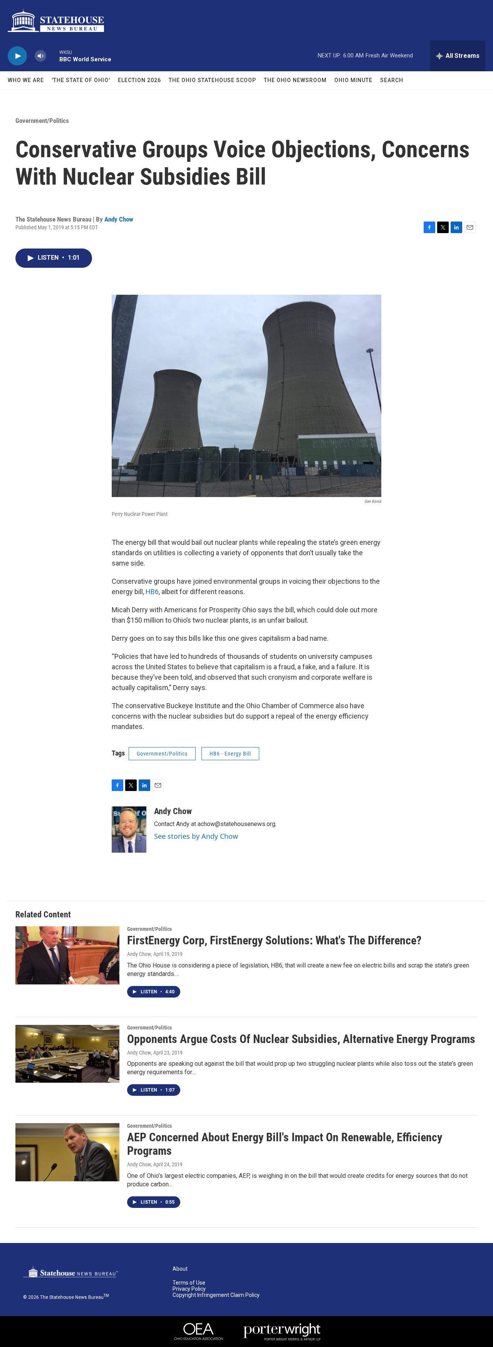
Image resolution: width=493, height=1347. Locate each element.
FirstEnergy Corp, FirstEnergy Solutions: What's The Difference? (274, 940)
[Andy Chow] (129, 829)
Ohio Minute (353, 80)
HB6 (152, 592)
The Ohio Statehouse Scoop (212, 80)
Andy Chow (118, 219)
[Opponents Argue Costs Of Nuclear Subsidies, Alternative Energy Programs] (67, 1054)
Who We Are (26, 80)
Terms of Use (189, 1283)
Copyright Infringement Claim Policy (216, 1295)
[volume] (40, 56)
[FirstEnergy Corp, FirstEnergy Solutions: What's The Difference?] (67, 955)
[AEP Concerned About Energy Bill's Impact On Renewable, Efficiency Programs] (67, 1152)
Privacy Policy (189, 1289)
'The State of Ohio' (81, 80)
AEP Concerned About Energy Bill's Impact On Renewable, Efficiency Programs (284, 1143)
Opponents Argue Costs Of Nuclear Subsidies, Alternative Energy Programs (301, 1039)
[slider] (53, 56)
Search (391, 80)
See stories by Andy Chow (196, 836)
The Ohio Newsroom (295, 80)
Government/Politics (42, 120)
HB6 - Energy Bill (230, 754)
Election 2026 (139, 80)
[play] (17, 56)
